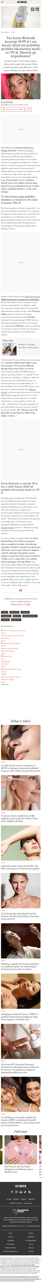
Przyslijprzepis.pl (31, 1240)
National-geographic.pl (10, 1251)
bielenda (5, 620)
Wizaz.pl (31, 1248)
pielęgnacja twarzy (30, 616)
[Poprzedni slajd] (1, 1149)
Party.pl (10, 1237)
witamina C (16, 620)
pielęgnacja (6, 616)
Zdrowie (17, 616)
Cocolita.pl (10, 1240)
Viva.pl (31, 1244)
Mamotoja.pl (10, 1244)
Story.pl (31, 1251)
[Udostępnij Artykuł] (29, 109)
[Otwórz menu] (2, 2)
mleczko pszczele (7, 527)
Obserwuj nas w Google (14, 109)
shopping (25, 612)
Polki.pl (31, 1233)
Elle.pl (10, 1233)
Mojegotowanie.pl (10, 1248)
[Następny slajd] (39, 1149)
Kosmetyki (14, 612)
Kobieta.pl (31, 1237)
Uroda (4, 612)
